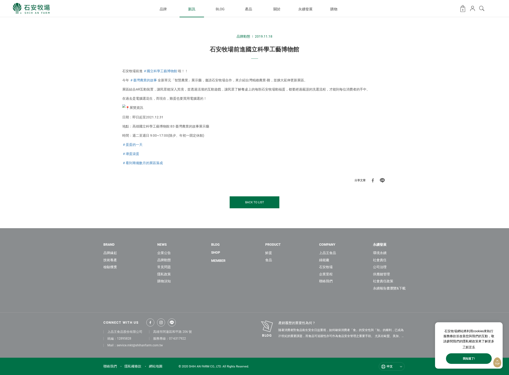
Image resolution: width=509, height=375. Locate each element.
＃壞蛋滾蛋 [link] (130, 154)
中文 (390, 366)
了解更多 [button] (468, 347)
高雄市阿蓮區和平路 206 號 (172, 332)
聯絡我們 (110, 366)
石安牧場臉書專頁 (150, 322)
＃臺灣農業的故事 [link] (143, 80)
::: (119, 20)
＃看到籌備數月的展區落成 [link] (142, 163)
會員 (473, 8)
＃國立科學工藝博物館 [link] (160, 71)
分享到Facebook (373, 180)
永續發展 (380, 244)
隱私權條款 (132, 366)
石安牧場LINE (172, 322)
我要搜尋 (482, 8)
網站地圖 (155, 366)
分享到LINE (382, 180)
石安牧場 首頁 (32, 9)
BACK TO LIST (254, 202)
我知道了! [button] (469, 358)
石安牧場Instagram (161, 322)
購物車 (462, 9)
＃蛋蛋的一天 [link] (132, 145)
